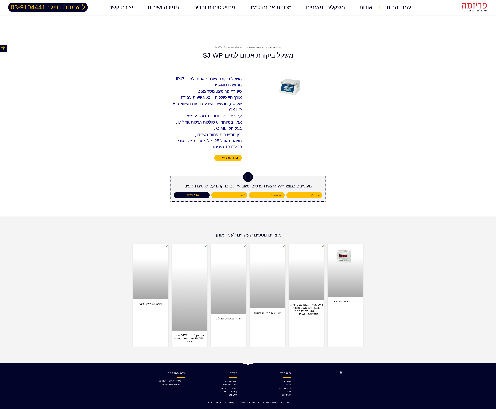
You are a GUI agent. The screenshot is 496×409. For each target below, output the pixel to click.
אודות (365, 7)
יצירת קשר (121, 7)
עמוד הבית (399, 7)
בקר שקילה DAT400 (345, 301)
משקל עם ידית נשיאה (150, 303)
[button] (3, 48)
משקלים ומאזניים (325, 7)
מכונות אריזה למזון (270, 7)
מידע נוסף (232, 395)
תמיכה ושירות (163, 7)
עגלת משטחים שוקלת (228, 318)
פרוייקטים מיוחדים (214, 7)
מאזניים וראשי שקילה (264, 47)
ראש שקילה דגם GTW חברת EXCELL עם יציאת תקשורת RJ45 (190, 338)
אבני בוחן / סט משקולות (267, 313)
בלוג (289, 391)
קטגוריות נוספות (230, 391)
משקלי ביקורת (248, 47)
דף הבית (277, 47)
